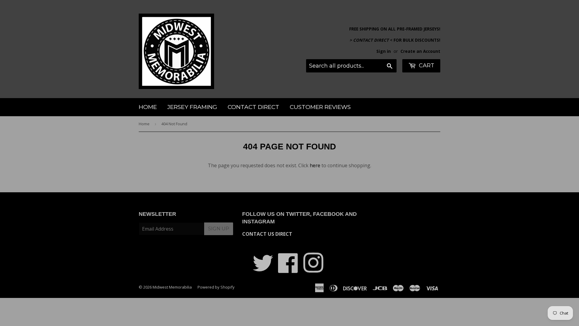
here (315, 165)
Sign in (383, 51)
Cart (425, 65)
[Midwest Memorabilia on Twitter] (263, 269)
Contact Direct (253, 107)
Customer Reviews (320, 107)
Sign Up (218, 229)
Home (148, 107)
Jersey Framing (192, 107)
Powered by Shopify (216, 287)
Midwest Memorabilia (172, 287)
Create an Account (420, 51)
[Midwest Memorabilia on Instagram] (313, 269)
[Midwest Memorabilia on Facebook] (288, 269)
